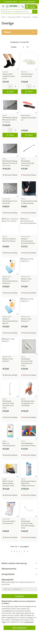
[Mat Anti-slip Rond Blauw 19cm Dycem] (10, 226)
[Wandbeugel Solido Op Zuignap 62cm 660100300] (28, 388)
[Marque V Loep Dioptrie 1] (10, 346)
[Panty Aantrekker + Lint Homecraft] (10, 508)
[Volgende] (27, 551)
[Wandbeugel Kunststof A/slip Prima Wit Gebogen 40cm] (28, 508)
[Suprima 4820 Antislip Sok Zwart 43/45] (10, 61)
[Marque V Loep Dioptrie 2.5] (28, 266)
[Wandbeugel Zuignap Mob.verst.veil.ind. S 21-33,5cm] (10, 105)
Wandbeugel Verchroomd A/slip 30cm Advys (27, 163)
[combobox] (17, 12)
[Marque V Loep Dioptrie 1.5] (28, 306)
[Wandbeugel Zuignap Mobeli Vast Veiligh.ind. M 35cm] (28, 468)
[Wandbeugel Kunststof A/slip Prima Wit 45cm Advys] (10, 388)
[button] (19, 32)
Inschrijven (19, 596)
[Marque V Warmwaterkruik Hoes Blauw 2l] (10, 306)
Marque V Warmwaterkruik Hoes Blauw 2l (10, 321)
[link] (11, 551)
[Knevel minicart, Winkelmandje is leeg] (27, 6)
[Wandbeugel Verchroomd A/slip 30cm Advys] (28, 148)
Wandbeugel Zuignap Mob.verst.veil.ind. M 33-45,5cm (9, 163)
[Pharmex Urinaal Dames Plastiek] (28, 61)
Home (4, 17)
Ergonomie (26, 17)
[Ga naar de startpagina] (13, 6)
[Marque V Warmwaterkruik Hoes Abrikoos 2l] (10, 266)
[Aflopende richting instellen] (27, 47)
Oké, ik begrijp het (19, 628)
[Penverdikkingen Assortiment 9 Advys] (28, 430)
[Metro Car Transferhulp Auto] (10, 430)
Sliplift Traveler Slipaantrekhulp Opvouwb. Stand (8, 483)
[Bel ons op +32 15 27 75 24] (23, 7)
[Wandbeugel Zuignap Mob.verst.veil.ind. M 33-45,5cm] (10, 148)
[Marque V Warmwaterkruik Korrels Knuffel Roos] (28, 226)
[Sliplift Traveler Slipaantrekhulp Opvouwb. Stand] (10, 468)
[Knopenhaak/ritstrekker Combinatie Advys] (28, 188)
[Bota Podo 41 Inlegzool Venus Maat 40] (28, 105)
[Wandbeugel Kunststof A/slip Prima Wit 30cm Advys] (28, 346)
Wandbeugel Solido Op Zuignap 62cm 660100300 (27, 403)
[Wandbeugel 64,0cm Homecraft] (10, 188)
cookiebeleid (29, 622)
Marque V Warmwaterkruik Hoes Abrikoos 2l (10, 281)
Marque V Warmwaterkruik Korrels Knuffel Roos (28, 241)
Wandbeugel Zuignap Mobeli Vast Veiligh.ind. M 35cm (28, 483)
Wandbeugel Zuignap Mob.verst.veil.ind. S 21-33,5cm (9, 120)
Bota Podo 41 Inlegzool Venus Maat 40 (28, 118)
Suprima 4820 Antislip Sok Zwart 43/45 (8, 76)
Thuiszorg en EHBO (14, 17)
